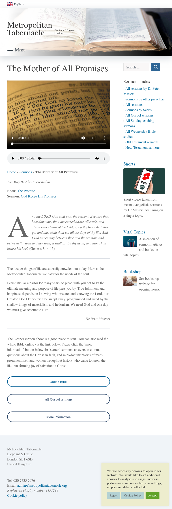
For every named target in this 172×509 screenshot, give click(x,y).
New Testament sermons (142, 147)
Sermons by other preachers (145, 99)
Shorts (129, 164)
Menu (20, 50)
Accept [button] (152, 495)
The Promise (26, 190)
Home (11, 172)
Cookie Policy (133, 495)
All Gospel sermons (58, 399)
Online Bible (58, 381)
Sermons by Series (138, 109)
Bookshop (132, 271)
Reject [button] (114, 495)
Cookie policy (17, 495)
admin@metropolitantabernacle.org (42, 485)
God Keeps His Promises (38, 196)
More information (58, 416)
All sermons (133, 104)
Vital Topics (134, 232)
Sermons (25, 172)
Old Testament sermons (142, 142)
